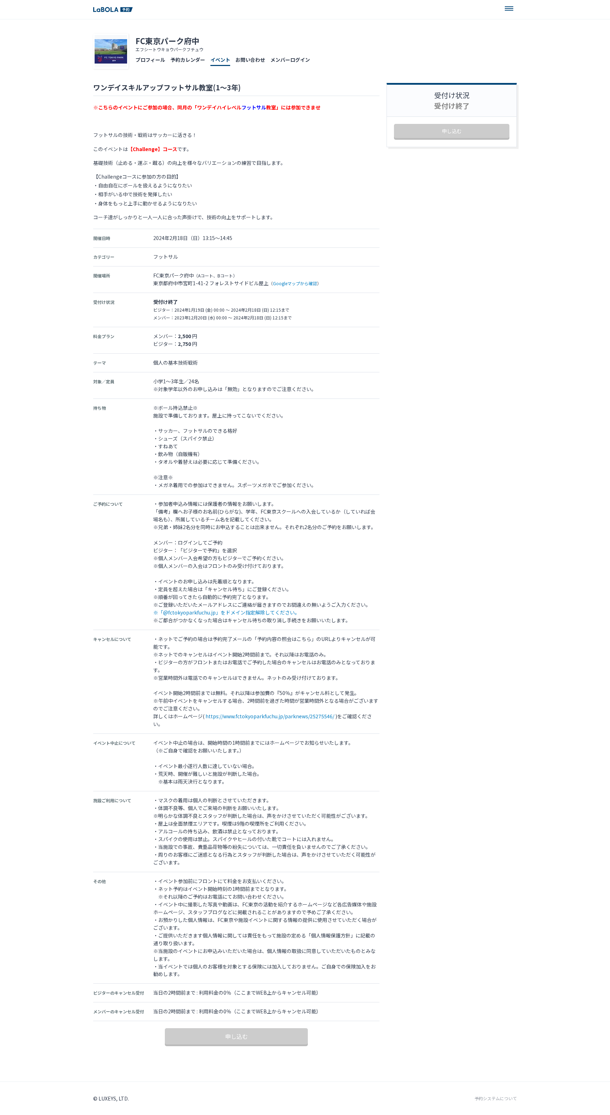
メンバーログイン (290, 59)
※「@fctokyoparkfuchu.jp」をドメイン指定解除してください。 (226, 612)
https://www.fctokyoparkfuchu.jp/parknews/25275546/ (269, 716)
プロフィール (150, 59)
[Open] (509, 8)
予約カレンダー (188, 59)
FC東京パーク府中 (167, 40)
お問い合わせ (250, 59)
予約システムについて (495, 1098)
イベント (220, 59)
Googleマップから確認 (295, 283)
